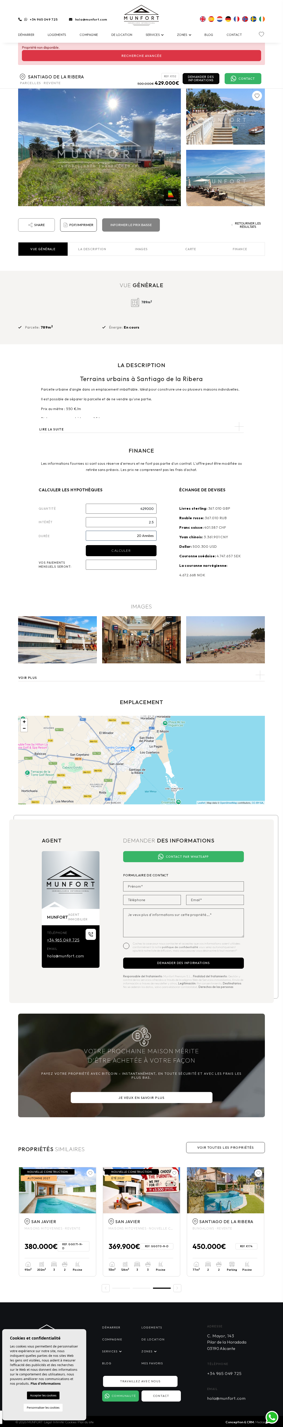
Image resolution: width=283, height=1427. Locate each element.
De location (121, 35)
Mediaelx (261, 1422)
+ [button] (24, 721)
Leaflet (201, 802)
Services (153, 35)
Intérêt (46, 522)
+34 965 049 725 (43, 19)
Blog (209, 35)
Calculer (121, 550)
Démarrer (26, 35)
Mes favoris (152, 1363)
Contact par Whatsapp (187, 857)
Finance (240, 249)
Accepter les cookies (43, 1395)
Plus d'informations (46, 1383)
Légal (48, 1422)
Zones (182, 35)
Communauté (124, 1396)
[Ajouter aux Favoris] (257, 95)
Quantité (47, 509)
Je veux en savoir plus (141, 1098)
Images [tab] (141, 249)
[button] (141, 675)
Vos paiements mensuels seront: (55, 565)
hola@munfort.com (91, 19)
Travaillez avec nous (140, 1381)
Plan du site (86, 1422)
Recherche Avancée (141, 56)
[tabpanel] (57, 1221)
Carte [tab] (190, 249)
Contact (234, 35)
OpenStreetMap (228, 802)
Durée (44, 536)
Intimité (58, 1422)
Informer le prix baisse (131, 225)
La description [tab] (92, 249)
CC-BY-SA (257, 802)
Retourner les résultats (248, 225)
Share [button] (39, 225)
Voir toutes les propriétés (225, 1147)
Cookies (70, 1422)
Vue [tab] (42, 249)
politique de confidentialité (180, 947)
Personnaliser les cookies (43, 1408)
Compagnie (89, 35)
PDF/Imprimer (81, 225)
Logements (57, 35)
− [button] (24, 728)
